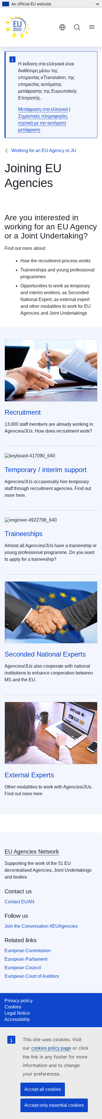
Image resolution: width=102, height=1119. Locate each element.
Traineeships (23, 533)
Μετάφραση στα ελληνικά (43, 109)
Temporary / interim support (46, 470)
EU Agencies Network (32, 851)
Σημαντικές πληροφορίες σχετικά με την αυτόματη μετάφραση (43, 123)
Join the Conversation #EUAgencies (41, 926)
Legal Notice (17, 1013)
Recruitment (23, 412)
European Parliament (26, 959)
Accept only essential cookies (54, 1105)
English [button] (62, 27)
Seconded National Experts (45, 654)
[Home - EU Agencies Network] (29, 27)
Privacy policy (19, 1000)
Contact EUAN (19, 901)
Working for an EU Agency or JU (43, 150)
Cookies (13, 1006)
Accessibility (17, 1019)
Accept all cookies (42, 1089)
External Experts (29, 775)
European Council (23, 967)
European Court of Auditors (32, 976)
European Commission (28, 950)
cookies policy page (51, 1048)
